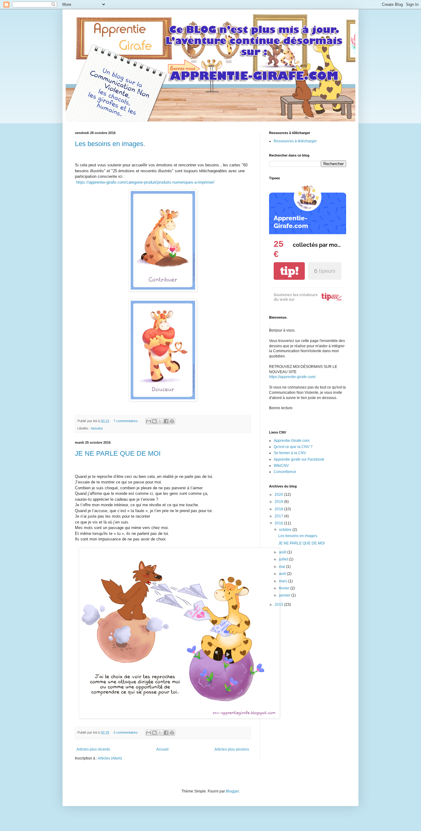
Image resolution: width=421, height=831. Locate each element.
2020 (279, 494)
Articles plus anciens (232, 749)
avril (283, 574)
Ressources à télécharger (295, 141)
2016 (279, 523)
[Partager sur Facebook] (166, 421)
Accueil (162, 749)
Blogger (232, 791)
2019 (279, 501)
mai (282, 566)
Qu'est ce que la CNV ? (293, 447)
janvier (285, 595)
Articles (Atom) (110, 758)
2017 (279, 516)
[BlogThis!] (154, 421)
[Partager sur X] (160, 421)
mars (283, 581)
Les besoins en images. (110, 144)
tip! (289, 271)
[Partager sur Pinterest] (172, 421)
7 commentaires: (126, 421)
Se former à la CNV (290, 453)
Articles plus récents (93, 749)
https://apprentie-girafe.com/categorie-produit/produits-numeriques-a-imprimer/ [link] (145, 182)
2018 (279, 509)
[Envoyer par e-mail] (148, 421)
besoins (97, 428)
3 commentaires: (126, 732)
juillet (284, 559)
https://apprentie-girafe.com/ (292, 377)
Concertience (285, 472)
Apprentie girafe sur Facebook (299, 459)
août (283, 552)
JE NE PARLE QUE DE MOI (118, 453)
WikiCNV (281, 465)
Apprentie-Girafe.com (291, 440)
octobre (285, 530)
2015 (279, 604)
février (284, 588)
